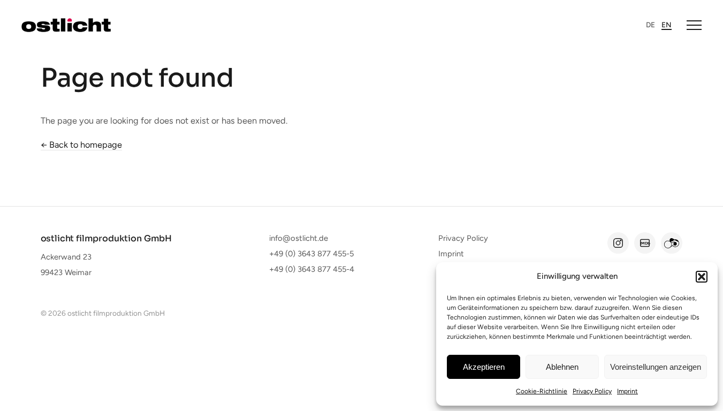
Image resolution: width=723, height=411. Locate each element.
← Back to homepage (81, 144)
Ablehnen (562, 366)
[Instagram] (618, 243)
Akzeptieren (484, 366)
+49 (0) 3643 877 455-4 (311, 269)
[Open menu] (694, 25)
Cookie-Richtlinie (541, 391)
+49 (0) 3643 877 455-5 (311, 253)
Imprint (627, 391)
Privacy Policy (592, 391)
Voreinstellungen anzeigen (655, 366)
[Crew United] (671, 243)
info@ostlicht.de (298, 238)
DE (650, 24)
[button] (701, 276)
